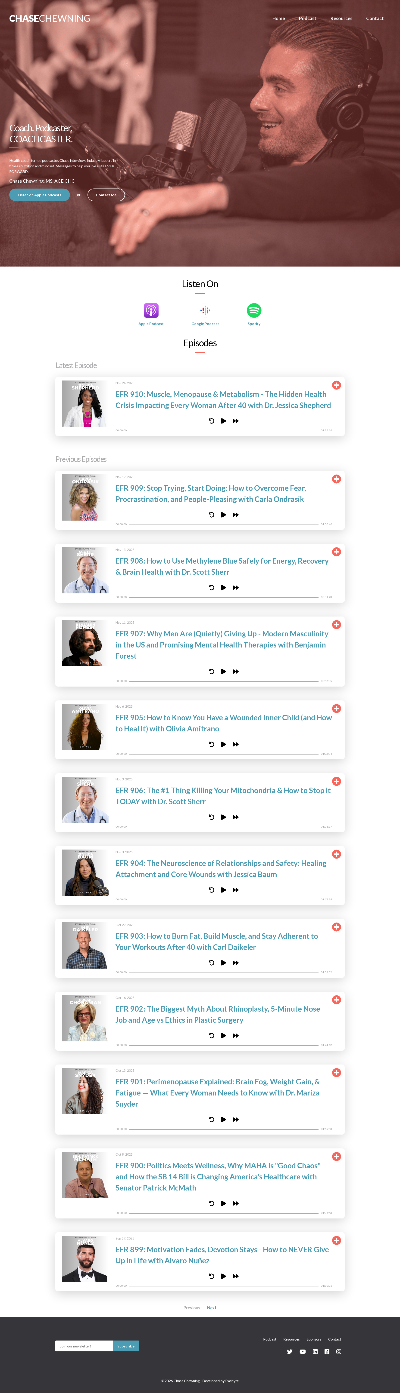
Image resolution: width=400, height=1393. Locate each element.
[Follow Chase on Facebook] (327, 1351)
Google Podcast (205, 323)
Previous (192, 1307)
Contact (375, 18)
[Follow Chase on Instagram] (338, 1351)
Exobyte (232, 1380)
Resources (341, 18)
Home (278, 18)
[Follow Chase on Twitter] (290, 1351)
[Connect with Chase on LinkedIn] (315, 1351)
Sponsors (314, 1339)
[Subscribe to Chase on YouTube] (303, 1351)
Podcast (307, 18)
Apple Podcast (151, 323)
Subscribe (125, 1346)
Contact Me (106, 195)
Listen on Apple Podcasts (39, 195)
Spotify (254, 323)
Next (211, 1307)
